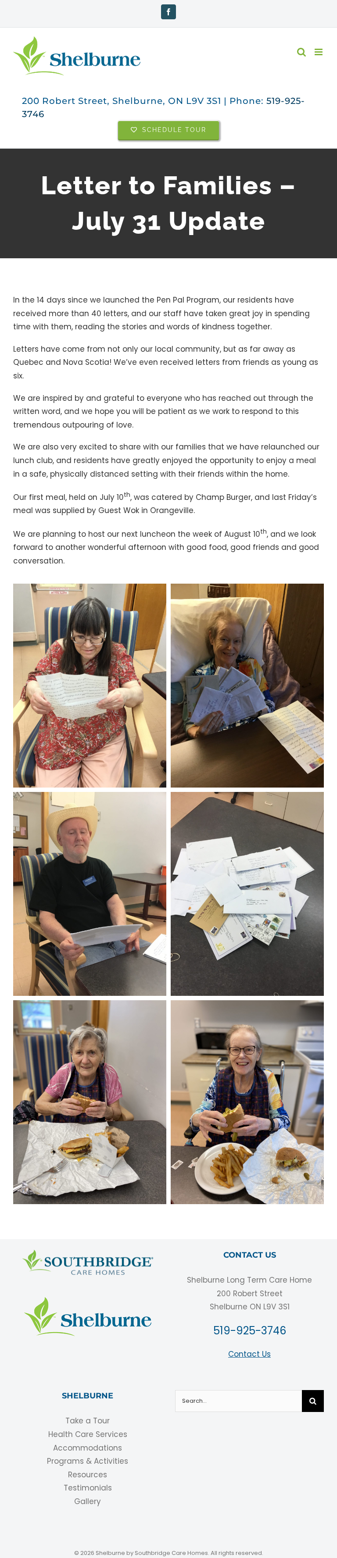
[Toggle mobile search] (301, 52)
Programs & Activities (87, 1461)
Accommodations (87, 1448)
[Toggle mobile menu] (319, 52)
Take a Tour (87, 1420)
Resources (87, 1474)
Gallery (87, 1501)
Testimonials (88, 1488)
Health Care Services (87, 1434)
